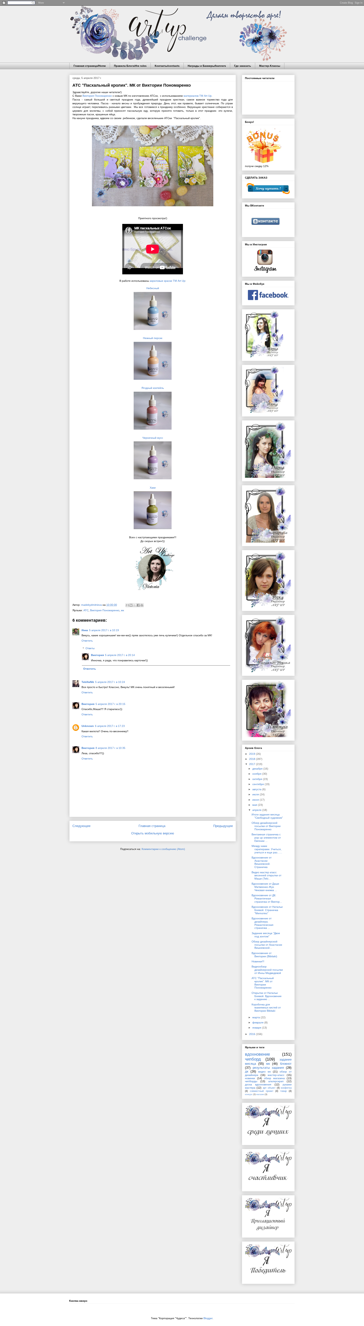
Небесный (152, 288)
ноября (257, 773)
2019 (252, 753)
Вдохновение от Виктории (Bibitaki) (264, 955)
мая (255, 804)
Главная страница (152, 826)
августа (257, 789)
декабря (257, 768)
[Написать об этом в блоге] (131, 605)
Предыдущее (223, 826)
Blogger (208, 1318)
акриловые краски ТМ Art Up (167, 280)
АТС (86, 610)
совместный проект (261, 1091)
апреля (257, 809)
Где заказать (242, 65)
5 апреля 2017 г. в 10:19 (104, 630)
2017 (252, 764)
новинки (250, 1078)
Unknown (88, 725)
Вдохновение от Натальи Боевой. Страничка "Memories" (267, 910)
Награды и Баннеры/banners (207, 65)
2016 (252, 1034)
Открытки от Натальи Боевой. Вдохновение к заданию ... (267, 996)
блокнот (286, 1064)
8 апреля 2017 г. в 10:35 (110, 747)
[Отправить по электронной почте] (127, 605)
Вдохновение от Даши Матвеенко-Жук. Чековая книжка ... (265, 887)
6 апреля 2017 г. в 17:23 (110, 725)
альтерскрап (276, 1081)
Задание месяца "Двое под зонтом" (266, 935)
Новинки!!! (258, 961)
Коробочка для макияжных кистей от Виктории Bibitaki (266, 1007)
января (257, 1027)
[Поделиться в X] (134, 605)
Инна (85, 630)
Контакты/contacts (167, 65)
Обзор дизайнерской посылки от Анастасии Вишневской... (267, 944)
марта (256, 1017)
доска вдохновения (258, 1084)
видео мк (264, 1071)
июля (256, 794)
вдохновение (257, 1054)
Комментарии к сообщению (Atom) (163, 849)
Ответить (87, 640)
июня (256, 799)
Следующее (81, 826)
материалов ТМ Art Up (198, 95)
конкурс (249, 1094)
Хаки (153, 487)
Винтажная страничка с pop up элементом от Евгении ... (266, 837)
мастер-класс (276, 1074)
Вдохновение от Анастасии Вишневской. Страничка (261, 862)
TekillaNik (88, 681)
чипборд (253, 1059)
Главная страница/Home (90, 65)
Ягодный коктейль (152, 387)
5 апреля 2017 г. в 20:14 (120, 655)
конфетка (286, 1088)
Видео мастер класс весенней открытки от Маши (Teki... (266, 875)
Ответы (90, 648)
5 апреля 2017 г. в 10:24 (110, 681)
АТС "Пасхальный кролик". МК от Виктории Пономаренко (263, 983)
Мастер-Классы (269, 65)
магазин (260, 1094)
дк (246, 1071)
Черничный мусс (152, 437)
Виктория (97, 655)
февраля (258, 1022)
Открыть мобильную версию (152, 833)
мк (122, 610)
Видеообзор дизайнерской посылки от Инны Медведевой (267, 969)
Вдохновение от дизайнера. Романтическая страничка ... (262, 923)
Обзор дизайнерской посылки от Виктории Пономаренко (266, 826)
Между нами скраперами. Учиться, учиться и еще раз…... (267, 849)
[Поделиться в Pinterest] (142, 605)
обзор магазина (274, 1078)
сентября (258, 784)
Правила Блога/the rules (130, 65)
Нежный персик (152, 338)
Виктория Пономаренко (97, 95)
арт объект (269, 1088)
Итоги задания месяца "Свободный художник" (267, 816)
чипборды (251, 1081)
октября (257, 779)
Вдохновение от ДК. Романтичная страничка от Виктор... (267, 898)
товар (283, 1091)
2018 (252, 758)
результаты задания (268, 1067)
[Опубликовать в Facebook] (138, 605)
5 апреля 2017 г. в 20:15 (110, 703)
